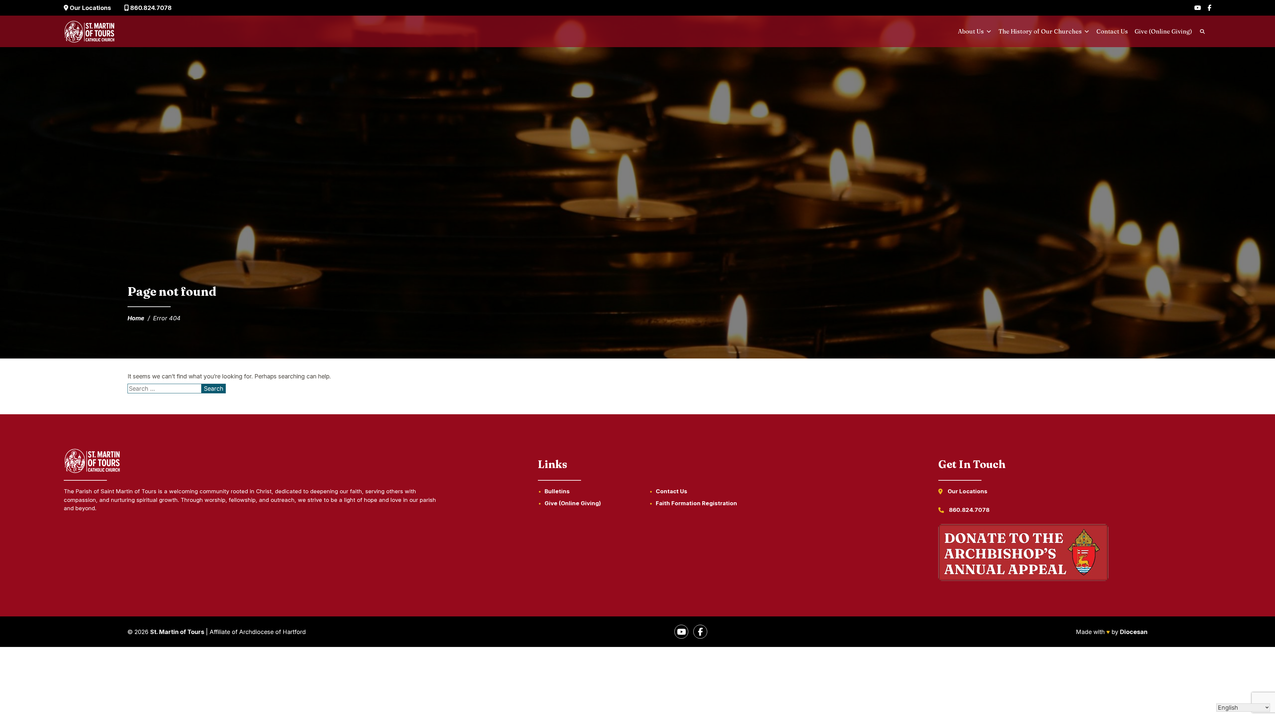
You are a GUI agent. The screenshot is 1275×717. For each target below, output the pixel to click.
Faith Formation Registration (696, 503)
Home (136, 318)
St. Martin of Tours (177, 631)
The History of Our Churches (1040, 31)
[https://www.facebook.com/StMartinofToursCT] (700, 632)
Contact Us (1112, 31)
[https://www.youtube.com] (681, 632)
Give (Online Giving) (1163, 31)
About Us (971, 31)
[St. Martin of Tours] (90, 31)
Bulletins (557, 491)
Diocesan (1134, 631)
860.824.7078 (150, 7)
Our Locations (89, 7)
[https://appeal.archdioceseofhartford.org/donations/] (1023, 553)
